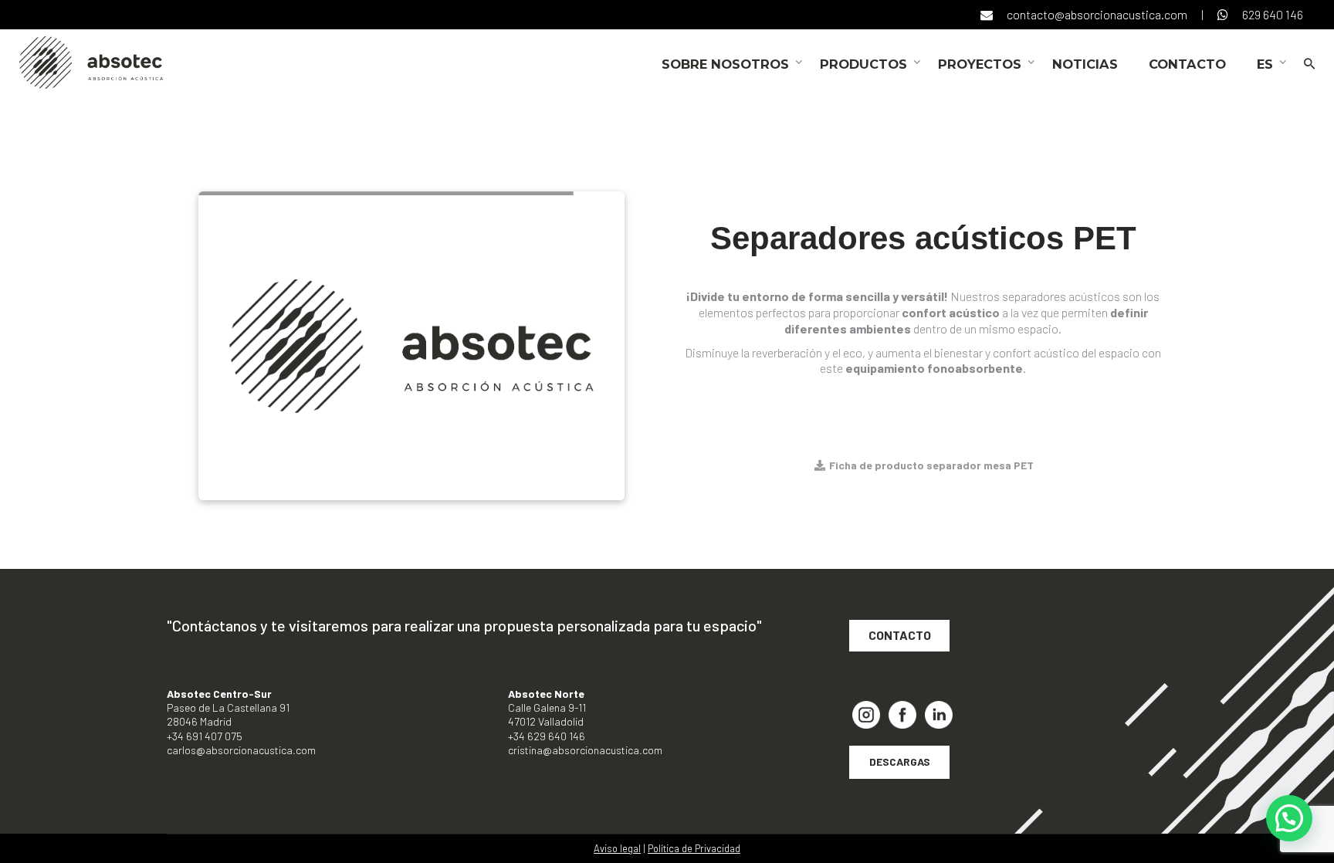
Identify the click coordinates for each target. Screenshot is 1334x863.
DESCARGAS (899, 761)
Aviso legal (617, 848)
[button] (1289, 818)
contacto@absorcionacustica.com (1097, 14)
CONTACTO (899, 635)
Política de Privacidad (694, 848)
